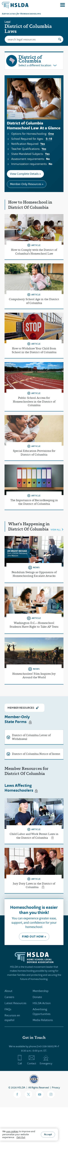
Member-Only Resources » (26, 184)
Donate (37, 997)
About (8, 991)
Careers (9, 997)
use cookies (12, 1131)
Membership (40, 991)
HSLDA (21, 1087)
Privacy (56, 1087)
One (51, 134)
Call (20, 1063)
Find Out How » (34, 936)
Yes (42, 144)
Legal (7, 21)
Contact (31, 1063)
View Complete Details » (25, 174)
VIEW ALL (56, 529)
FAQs (8, 1009)
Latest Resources (15, 1003)
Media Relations (43, 1020)
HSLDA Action (42, 1003)
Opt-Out (21, 1137)
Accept (48, 1134)
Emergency (46, 1063)
